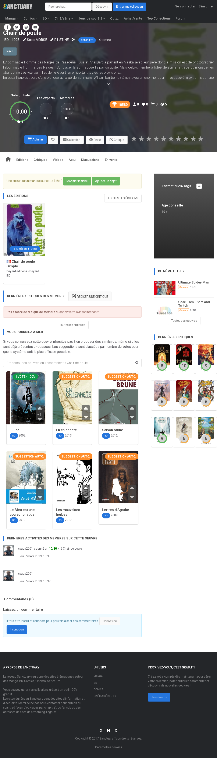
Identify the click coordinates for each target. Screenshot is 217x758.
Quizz (114, 18)
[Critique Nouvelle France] (162, 427)
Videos (58, 160)
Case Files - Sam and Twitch (194, 303)
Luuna (14, 430)
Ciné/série (62, 18)
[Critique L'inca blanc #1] (206, 427)
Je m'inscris (159, 697)
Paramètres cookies (108, 747)
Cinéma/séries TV (105, 696)
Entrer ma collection (129, 6)
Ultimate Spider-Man (193, 282)
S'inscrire (206, 6)
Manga (10, 18)
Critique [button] (118, 140)
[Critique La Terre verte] (184, 354)
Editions (22, 160)
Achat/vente (133, 18)
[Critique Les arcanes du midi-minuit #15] (184, 391)
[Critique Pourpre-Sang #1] (206, 354)
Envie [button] (97, 140)
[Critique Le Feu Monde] (162, 354)
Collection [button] (73, 140)
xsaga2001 (25, 548)
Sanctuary (106, 738)
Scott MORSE (37, 40)
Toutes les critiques (72, 325)
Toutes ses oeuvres (184, 320)
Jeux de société (90, 18)
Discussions (90, 160)
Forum (180, 18)
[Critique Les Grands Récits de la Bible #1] (162, 390)
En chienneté (66, 430)
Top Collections (159, 18)
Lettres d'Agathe (115, 510)
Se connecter (185, 6)
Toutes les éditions (123, 198)
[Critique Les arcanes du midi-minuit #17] (206, 391)
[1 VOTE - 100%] (26, 398)
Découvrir (102, 6)
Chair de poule (72, 548)
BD (45, 18)
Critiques (40, 160)
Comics (29, 18)
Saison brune (112, 430)
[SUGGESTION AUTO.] (72, 400)
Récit (10, 51)
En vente (111, 160)
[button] (53, 140)
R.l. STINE (61, 40)
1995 (15, 40)
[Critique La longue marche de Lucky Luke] (184, 427)
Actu (72, 160)
